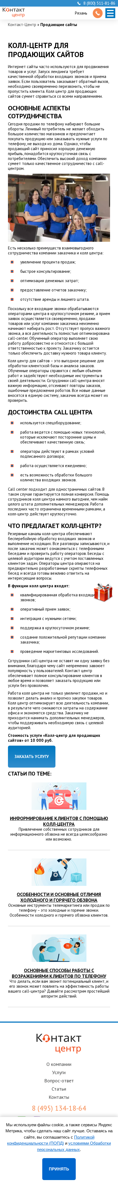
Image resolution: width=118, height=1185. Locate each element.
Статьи (59, 1089)
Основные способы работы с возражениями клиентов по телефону (59, 973)
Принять (59, 1169)
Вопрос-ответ (59, 1080)
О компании (58, 1064)
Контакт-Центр (22, 24)
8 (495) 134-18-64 (59, 1108)
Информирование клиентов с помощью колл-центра (59, 821)
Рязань (81, 13)
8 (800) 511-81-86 (99, 3)
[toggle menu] (110, 13)
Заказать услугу (32, 756)
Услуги (59, 1072)
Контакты (59, 1097)
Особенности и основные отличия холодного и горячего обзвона (59, 897)
